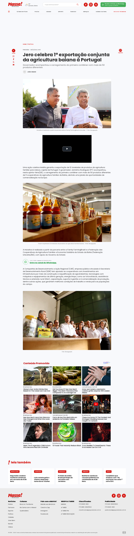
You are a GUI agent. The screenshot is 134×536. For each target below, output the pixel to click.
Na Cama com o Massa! (28, 507)
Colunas (23, 501)
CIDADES (48, 11)
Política (30, 44)
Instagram (44, 511)
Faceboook (44, 514)
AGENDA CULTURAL (101, 11)
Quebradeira (24, 511)
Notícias (12, 501)
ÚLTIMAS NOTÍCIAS (22, 11)
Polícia (10, 504)
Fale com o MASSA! (49, 501)
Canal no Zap (45, 507)
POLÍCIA (37, 11)
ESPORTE (60, 11)
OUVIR (13, 53)
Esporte (10, 511)
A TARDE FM (65, 511)
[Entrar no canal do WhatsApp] (25, 262)
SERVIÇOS (86, 11)
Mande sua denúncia (48, 504)
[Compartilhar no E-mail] (13, 65)
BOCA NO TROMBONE (120, 11)
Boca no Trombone (26, 504)
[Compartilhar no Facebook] (13, 59)
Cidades (11, 517)
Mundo (10, 524)
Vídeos (10, 527)
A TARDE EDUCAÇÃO (68, 514)
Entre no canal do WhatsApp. (43, 263)
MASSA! (63, 504)
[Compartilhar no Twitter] (13, 62)
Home (25, 44)
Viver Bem (11, 520)
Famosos (11, 507)
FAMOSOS (73, 11)
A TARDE (64, 507)
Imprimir (120, 52)
